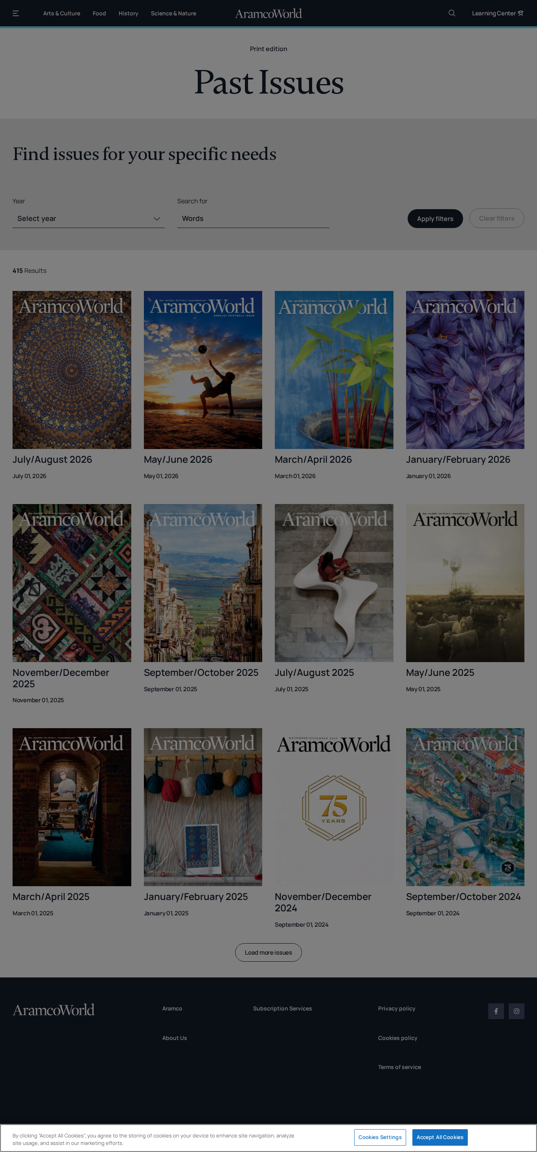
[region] (268, 1138)
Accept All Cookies (440, 1137)
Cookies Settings (380, 1137)
